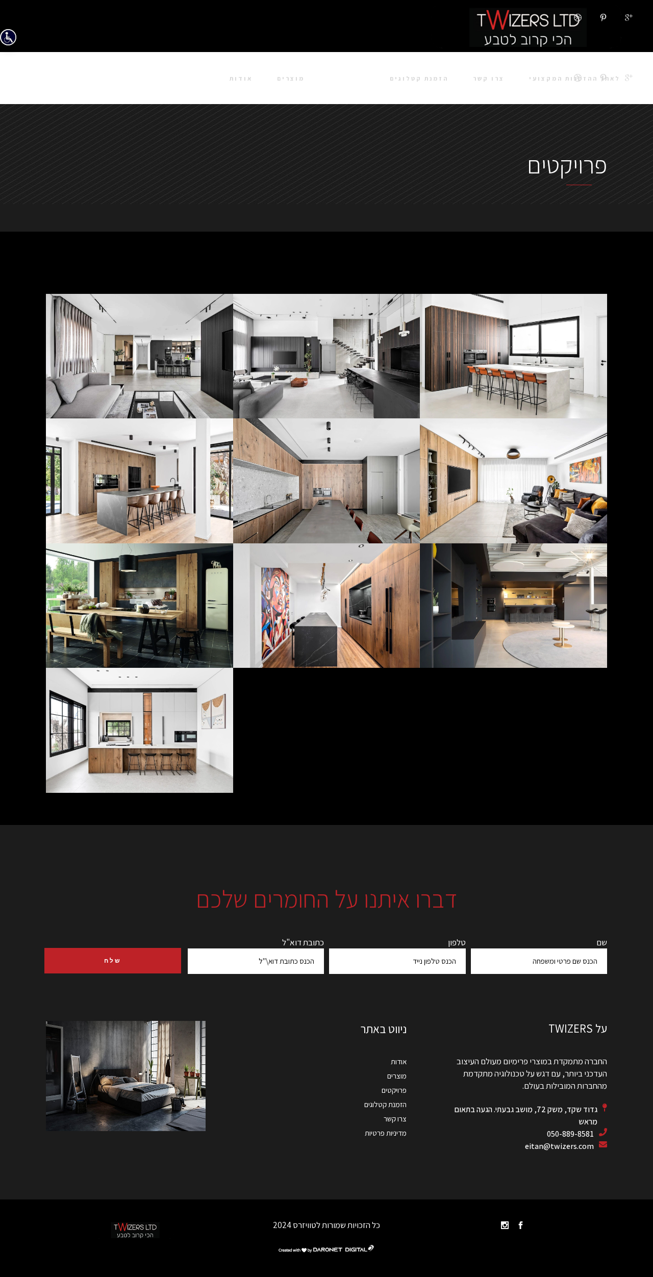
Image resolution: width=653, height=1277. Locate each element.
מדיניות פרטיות (386, 1133)
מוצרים (397, 1076)
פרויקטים (394, 1090)
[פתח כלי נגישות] (8, 37)
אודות (399, 1061)
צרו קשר (395, 1118)
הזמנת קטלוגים (385, 1104)
